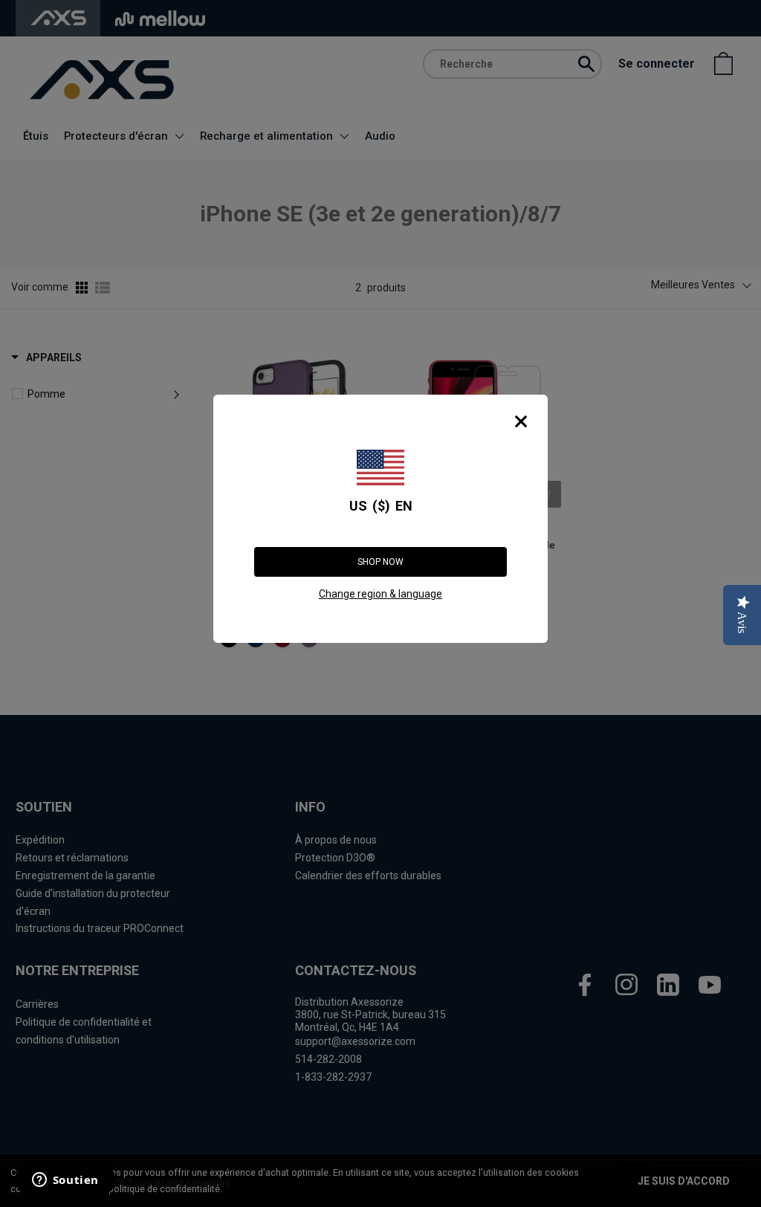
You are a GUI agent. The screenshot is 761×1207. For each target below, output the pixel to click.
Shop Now (380, 562)
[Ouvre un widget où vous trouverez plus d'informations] (65, 1181)
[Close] (521, 421)
